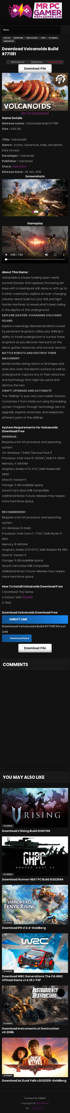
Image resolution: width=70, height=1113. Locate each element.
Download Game (19, 638)
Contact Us (31, 1098)
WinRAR (27, 597)
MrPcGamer (37, 1108)
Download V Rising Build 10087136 (26, 831)
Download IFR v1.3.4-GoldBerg (24, 928)
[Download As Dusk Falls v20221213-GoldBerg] (35, 1057)
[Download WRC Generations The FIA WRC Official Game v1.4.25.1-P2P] (35, 953)
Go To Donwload (35, 113)
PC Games (8, 826)
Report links (55, 62)
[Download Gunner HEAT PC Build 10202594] (35, 856)
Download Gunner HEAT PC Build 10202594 (32, 879)
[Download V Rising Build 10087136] (35, 807)
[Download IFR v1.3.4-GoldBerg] (35, 904)
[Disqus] (35, 721)
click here (19, 166)
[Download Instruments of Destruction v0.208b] (35, 1005)
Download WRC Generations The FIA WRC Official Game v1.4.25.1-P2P (32, 978)
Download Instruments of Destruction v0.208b (30, 1030)
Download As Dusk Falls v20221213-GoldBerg (34, 1081)
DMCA (42, 1098)
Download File (35, 68)
